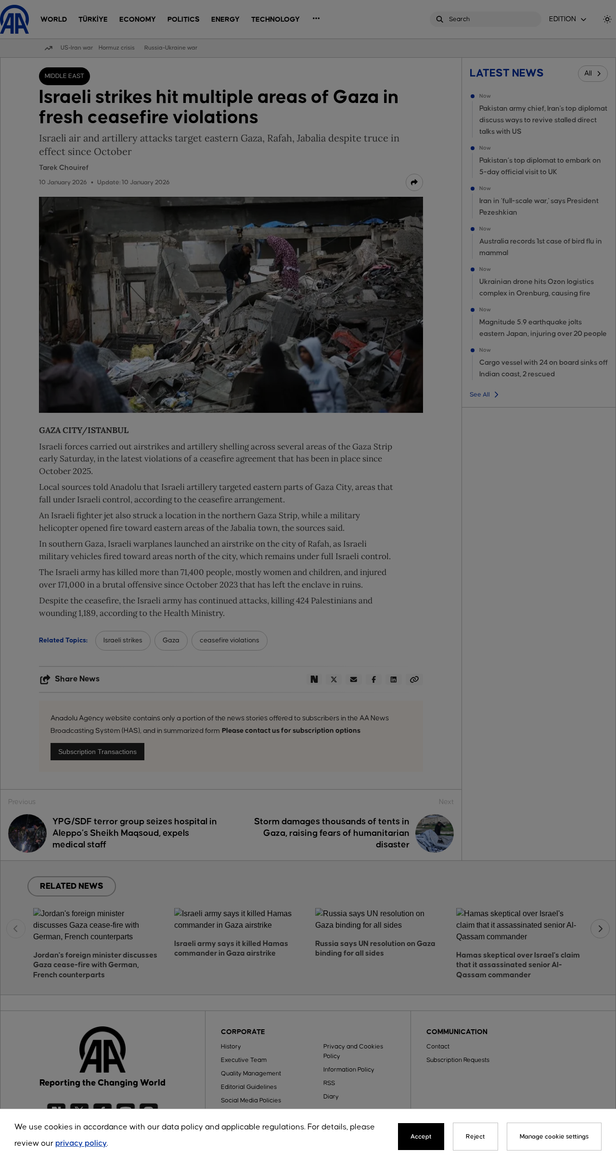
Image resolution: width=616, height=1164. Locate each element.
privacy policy (81, 1143)
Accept (421, 1136)
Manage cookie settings (554, 1136)
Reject (475, 1136)
